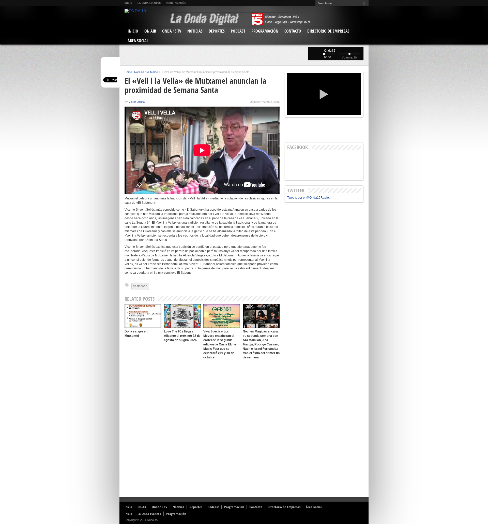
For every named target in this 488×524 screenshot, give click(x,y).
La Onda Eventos (149, 3)
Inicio (128, 3)
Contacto (292, 31)
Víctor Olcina (137, 101)
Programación (176, 3)
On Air (150, 31)
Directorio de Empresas (328, 31)
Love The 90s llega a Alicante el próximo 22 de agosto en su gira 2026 (182, 336)
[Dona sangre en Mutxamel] (143, 316)
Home (128, 72)
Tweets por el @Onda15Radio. (308, 197)
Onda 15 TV (171, 31)
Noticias (195, 31)
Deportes (217, 31)
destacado (140, 286)
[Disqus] (202, 428)
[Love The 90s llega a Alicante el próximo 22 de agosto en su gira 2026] (182, 316)
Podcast (238, 31)
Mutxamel (152, 72)
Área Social (138, 40)
